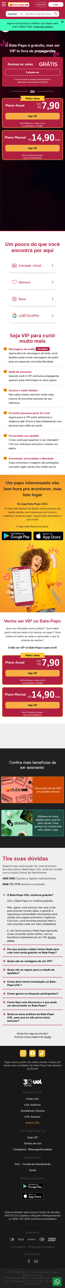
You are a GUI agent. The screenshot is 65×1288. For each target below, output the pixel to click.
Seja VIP (41, 4)
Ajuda (47, 1036)
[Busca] (56, 14)
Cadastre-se (32, 72)
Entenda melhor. (43, 26)
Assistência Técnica (32, 1110)
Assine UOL (32, 1122)
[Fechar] (62, 22)
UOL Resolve (32, 1116)
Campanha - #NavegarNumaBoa (32, 1149)
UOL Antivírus (32, 1104)
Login (55, 4)
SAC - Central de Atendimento (32, 1164)
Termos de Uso (33, 1143)
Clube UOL (32, 1098)
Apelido (12, 14)
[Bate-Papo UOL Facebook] (32, 1056)
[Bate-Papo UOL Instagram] (23, 1056)
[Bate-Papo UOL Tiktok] (41, 1056)
